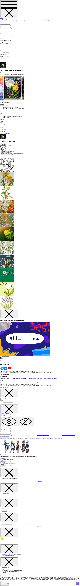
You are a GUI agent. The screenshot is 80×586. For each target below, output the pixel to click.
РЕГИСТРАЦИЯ (6, 413)
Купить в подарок (3, 54)
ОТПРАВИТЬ (3, 462)
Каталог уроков (16, 20)
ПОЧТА (1, 400)
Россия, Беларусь (5, 555)
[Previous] (2, 584)
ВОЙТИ (2, 426)
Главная (1, 18)
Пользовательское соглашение (8, 382)
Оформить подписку (4, 43)
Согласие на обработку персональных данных (39, 382)
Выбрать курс (4, 572)
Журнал (1, 23)
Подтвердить (40, 481)
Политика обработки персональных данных (22, 382)
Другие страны (11, 555)
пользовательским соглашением (43, 435)
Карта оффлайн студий (49, 20)
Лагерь (1, 20)
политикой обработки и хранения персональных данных (51, 438)
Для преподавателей (32, 20)
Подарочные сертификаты (24, 20)
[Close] (8, 584)
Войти (1, 413)
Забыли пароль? (7, 415)
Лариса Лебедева (7, 61)
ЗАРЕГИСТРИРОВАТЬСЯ (5, 437)
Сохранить (2, 466)
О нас (1, 382)
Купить (1, 50)
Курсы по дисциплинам (4, 378)
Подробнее (69, 579)
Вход (1, 26)
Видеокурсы (10, 20)
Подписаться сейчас (4, 33)
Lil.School (2, 28)
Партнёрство (13, 23)
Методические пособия (40, 20)
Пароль (1, 401)
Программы (5, 20)
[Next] (5, 584)
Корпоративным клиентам (44, 378)
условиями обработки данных (30, 467)
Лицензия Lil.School (7, 23)
